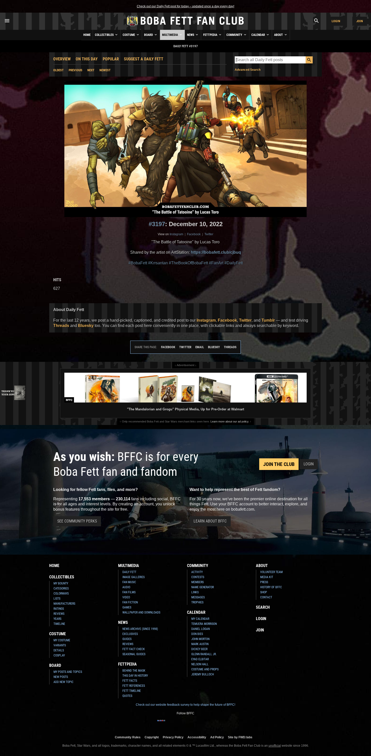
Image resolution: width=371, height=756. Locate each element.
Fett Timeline (131, 691)
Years (57, 619)
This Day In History (135, 675)
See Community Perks (77, 521)
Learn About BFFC (210, 521)
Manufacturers (64, 603)
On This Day (87, 59)
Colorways (61, 593)
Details (59, 650)
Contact (266, 597)
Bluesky (86, 325)
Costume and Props (205, 669)
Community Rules (128, 737)
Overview (62, 59)
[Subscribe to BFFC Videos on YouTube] (194, 724)
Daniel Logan (200, 629)
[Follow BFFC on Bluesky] (210, 724)
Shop (263, 592)
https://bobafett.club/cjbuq (216, 252)
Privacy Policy (173, 737)
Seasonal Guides (133, 654)
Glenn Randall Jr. (204, 654)
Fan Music (129, 582)
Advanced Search (247, 70)
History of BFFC (271, 587)
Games (126, 607)
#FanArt (216, 263)
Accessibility (197, 737)
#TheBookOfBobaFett (188, 263)
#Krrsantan (158, 263)
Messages (198, 597)
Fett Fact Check (133, 649)
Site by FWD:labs (240, 737)
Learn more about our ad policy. (229, 421)
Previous (75, 70)
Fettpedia (210, 35)
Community (234, 35)
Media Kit (266, 577)
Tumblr (268, 320)
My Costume (62, 640)
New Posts (61, 677)
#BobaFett (137, 263)
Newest (105, 70)
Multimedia (170, 35)
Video (126, 597)
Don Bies (197, 634)
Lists (57, 598)
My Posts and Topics (68, 672)
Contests (197, 577)
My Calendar (200, 619)
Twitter (208, 234)
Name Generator (202, 587)
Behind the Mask (133, 670)
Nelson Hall (199, 664)
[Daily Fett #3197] (185, 149)
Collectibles (104, 35)
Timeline (59, 624)
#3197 (157, 224)
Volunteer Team (271, 572)
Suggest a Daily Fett (143, 59)
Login (336, 21)
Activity (197, 572)
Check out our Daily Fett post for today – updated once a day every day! (185, 6)
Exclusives (130, 634)
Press (264, 582)
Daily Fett (129, 572)
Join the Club (279, 464)
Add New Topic (63, 682)
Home (87, 35)
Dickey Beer (199, 649)
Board (149, 35)
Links (195, 592)
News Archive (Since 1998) (140, 629)
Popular (111, 59)
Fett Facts (129, 680)
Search (263, 607)
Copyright (152, 737)
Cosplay (59, 655)
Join (359, 21)
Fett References (133, 686)
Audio (126, 587)
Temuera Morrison (204, 624)
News (191, 35)
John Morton (200, 639)
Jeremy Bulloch (202, 674)
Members (197, 582)
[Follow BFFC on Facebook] (161, 724)
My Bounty (61, 583)
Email (199, 347)
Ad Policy (217, 737)
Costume (129, 35)
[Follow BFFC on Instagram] (169, 724)
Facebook (194, 234)
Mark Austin (199, 644)
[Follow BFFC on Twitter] (177, 724)
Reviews (59, 614)
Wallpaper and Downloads (141, 612)
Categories (61, 588)
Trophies (197, 602)
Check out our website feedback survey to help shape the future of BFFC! (185, 704)
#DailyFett (233, 263)
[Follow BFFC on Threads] (202, 724)
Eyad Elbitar (200, 659)
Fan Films (129, 592)
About (279, 35)
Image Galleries (133, 577)
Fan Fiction (130, 602)
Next (90, 70)
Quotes (127, 696)
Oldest (58, 70)
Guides (126, 639)
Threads (61, 325)
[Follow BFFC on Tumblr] (185, 724)
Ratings (59, 608)
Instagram (176, 234)
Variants (60, 645)
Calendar (258, 35)
